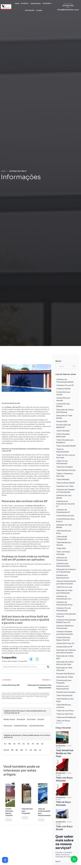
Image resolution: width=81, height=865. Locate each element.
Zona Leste (8, 725)
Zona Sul (40, 719)
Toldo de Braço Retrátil (65, 483)
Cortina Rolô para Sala (65, 516)
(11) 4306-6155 (68, 5)
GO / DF (6, 750)
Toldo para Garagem (64, 467)
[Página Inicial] (6, 6)
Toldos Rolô (61, 548)
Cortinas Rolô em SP (64, 647)
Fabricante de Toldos (64, 677)
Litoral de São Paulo (36, 725)
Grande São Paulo (20, 725)
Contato (39, 10)
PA (31, 750)
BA (37, 743)
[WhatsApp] (37, 659)
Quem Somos (36, 3)
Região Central (9, 719)
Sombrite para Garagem (65, 692)
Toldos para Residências (66, 717)
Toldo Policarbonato (64, 695)
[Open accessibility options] (5, 860)
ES (14, 743)
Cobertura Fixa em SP (65, 385)
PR (19, 743)
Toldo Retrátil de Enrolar (66, 470)
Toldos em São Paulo (64, 714)
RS (28, 743)
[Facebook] (31, 659)
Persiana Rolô (61, 421)
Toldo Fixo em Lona (64, 587)
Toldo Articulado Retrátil (66, 446)
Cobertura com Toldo (64, 486)
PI (26, 750)
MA (35, 750)
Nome (58, 861)
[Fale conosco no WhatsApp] (74, 859)
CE (42, 743)
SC (24, 743)
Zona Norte (21, 719)
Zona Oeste (31, 719)
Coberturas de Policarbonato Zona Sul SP (65, 503)
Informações (29, 10)
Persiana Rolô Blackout (65, 674)
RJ (5, 743)
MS (12, 750)
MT (17, 750)
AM (21, 750)
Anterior (7, 680)
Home (17, 3)
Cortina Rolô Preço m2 (65, 643)
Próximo (45, 680)
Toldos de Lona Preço (65, 711)
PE (33, 743)
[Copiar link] (48, 666)
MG (9, 743)
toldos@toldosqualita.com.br (68, 9)
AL (40, 750)
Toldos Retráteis (62, 479)
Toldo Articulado (63, 431)
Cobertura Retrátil (63, 389)
